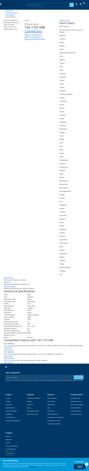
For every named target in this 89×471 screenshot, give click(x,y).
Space (28, 408)
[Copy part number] (25, 24)
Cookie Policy (32, 467)
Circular (8, 398)
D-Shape (8, 401)
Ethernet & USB (10, 408)
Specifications (8, 278)
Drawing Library (75, 398)
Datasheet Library (76, 401)
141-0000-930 (12, 354)
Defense (29, 401)
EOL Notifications (76, 408)
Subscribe (78, 377)
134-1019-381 (12, 360)
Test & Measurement (33, 411)
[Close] (86, 464)
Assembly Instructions (53, 420)
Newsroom (9, 439)
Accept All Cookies (79, 466)
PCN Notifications (76, 411)
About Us (8, 436)
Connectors (10, 15)
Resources (7, 282)
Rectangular (9, 414)
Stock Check (50, 411)
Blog (48, 408)
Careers (8, 443)
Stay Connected (12, 372)
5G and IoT (30, 404)
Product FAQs (51, 401)
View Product (8, 350)
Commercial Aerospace (33, 398)
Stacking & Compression (13, 420)
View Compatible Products (33, 37)
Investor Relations (11, 449)
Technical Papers (52, 398)
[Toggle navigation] (86, 5)
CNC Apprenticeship (11, 446)
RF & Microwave (12, 13)
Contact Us (10, 453)
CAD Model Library (52, 414)
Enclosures (9, 404)
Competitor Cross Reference (55, 417)
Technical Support (10, 286)
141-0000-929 (12, 346)
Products (10, 11)
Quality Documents (76, 414)
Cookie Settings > (80, 461)
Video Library (51, 404)
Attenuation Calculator (53, 424)
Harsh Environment (32, 414)
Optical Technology (11, 411)
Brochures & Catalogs (77, 404)
